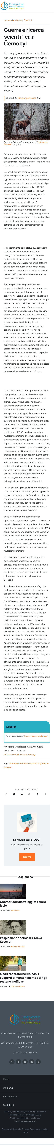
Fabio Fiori (15, 910)
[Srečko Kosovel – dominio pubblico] (13, 921)
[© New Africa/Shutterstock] (13, 957)
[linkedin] (31, 1061)
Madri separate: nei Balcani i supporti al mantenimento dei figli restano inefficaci (23, 977)
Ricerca (24, 763)
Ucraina (8, 20)
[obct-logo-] (25, 1012)
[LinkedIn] (21, 794)
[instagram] (12, 1061)
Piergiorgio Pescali (27, 97)
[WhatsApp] (29, 794)
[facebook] (18, 1061)
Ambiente (18, 20)
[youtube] (25, 1061)
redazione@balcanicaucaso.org (19, 754)
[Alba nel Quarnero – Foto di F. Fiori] (13, 884)
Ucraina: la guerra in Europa (35, 736)
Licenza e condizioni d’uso (25, 1121)
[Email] (44, 794)
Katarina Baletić (18, 986)
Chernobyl (14, 763)
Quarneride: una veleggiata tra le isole (23, 904)
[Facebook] (6, 794)
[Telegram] (37, 794)
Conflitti (28, 20)
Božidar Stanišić (18, 946)
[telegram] (38, 1061)
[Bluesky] (14, 794)
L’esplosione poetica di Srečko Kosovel (21, 940)
